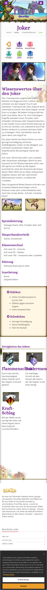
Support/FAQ (7, 540)
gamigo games (7, 544)
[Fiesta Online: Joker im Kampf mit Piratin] (11, 204)
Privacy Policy (8, 574)
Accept (23, 586)
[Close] (44, 554)
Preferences (23, 580)
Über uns (5, 536)
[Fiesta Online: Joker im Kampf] (35, 204)
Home (8, 32)
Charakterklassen (29, 32)
